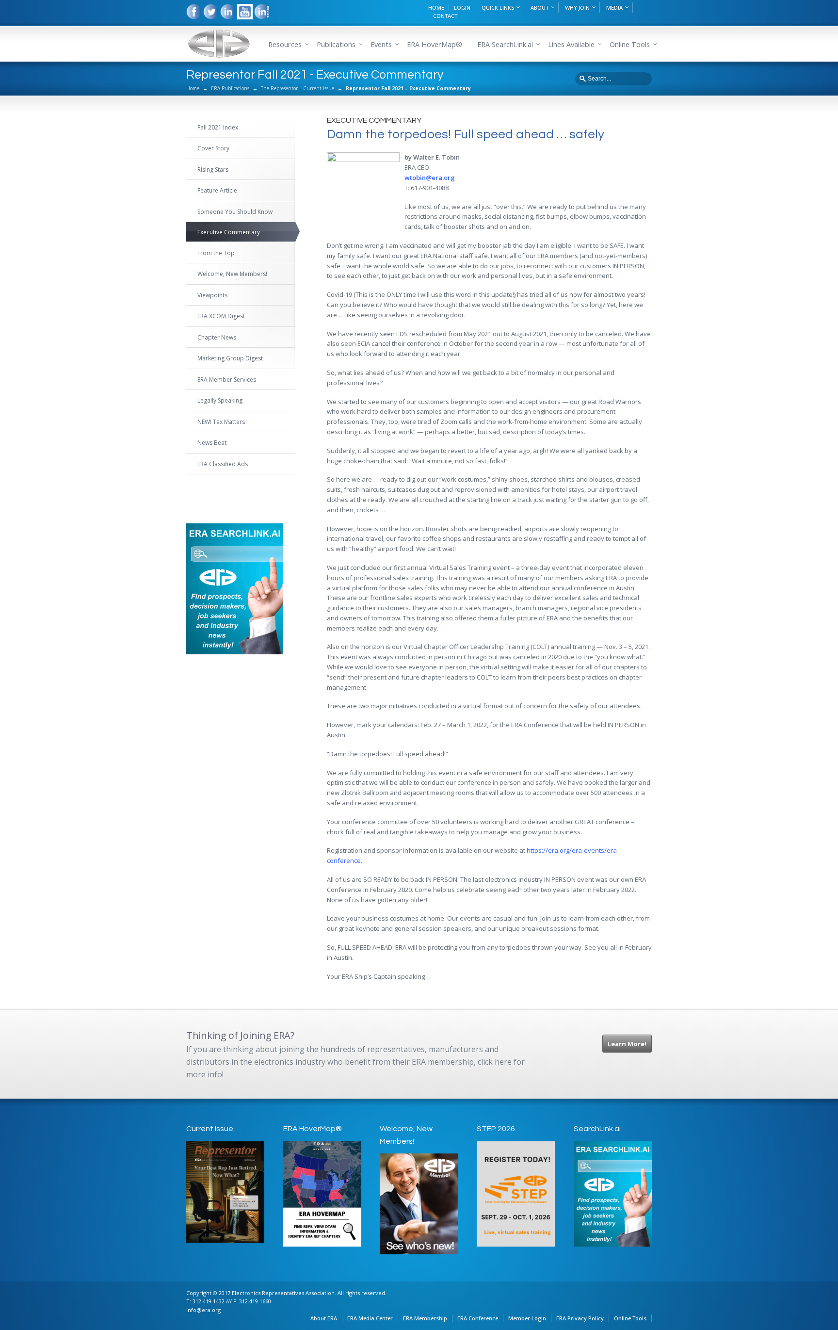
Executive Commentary (228, 232)
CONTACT (445, 15)
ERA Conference (477, 1318)
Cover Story (213, 148)
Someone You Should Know (235, 212)
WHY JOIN (577, 7)
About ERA (323, 1318)
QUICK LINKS (498, 7)
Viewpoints (212, 295)
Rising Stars (212, 169)
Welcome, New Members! (232, 274)
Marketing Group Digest (230, 358)
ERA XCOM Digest (221, 316)
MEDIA (614, 7)
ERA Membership (425, 1318)
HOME (436, 7)
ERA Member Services (226, 379)
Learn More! (627, 1043)
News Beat (211, 442)
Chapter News (216, 337)
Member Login (527, 1318)
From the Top (216, 253)
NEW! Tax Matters (221, 422)
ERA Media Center (370, 1318)
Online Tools (630, 1318)
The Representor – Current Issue (297, 88)
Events (381, 44)
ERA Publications (230, 88)
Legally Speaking (219, 400)
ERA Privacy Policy (580, 1318)
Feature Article (217, 190)
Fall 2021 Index (217, 127)
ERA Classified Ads (222, 464)
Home (192, 88)
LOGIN (462, 7)
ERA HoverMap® (434, 44)
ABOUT (539, 7)
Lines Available (571, 44)
